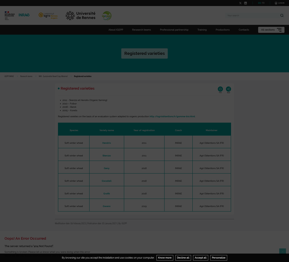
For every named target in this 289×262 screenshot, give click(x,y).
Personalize (218, 257)
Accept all (201, 257)
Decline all (183, 257)
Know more (165, 257)
